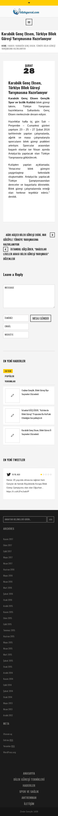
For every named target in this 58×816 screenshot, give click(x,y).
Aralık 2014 (8, 672)
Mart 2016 (7, 587)
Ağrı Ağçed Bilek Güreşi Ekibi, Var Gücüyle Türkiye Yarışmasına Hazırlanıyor (24, 239)
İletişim (29, 803)
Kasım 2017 (8, 539)
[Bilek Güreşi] (29, 11)
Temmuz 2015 (9, 630)
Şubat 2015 (8, 660)
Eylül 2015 (7, 624)
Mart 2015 (7, 654)
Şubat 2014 (8, 691)
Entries (8, 740)
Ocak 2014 (7, 697)
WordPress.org (9, 752)
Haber (11, 45)
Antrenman (29, 797)
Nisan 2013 (7, 709)
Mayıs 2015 (8, 642)
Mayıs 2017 (8, 557)
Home (3, 45)
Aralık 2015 (8, 606)
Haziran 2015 (8, 636)
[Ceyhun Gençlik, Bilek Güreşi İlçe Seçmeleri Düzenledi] (12, 395)
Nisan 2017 (7, 563)
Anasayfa (29, 773)
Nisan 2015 (7, 648)
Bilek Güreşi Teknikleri (29, 779)
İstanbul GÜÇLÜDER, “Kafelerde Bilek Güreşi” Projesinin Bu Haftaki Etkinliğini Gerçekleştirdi (36, 414)
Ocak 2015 (7, 666)
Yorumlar (9, 746)
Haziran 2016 (8, 569)
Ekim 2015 (7, 618)
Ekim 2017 (7, 545)
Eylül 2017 (7, 551)
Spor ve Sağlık (29, 791)
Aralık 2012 (8, 715)
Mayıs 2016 (8, 575)
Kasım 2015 (8, 612)
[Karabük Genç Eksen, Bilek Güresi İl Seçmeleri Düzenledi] (12, 435)
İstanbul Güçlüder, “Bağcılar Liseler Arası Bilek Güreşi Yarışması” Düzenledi (26, 254)
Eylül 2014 (7, 685)
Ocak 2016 (7, 599)
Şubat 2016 (8, 593)
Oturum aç (7, 734)
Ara (50, 519)
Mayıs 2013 (8, 703)
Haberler (29, 785)
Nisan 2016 (7, 581)
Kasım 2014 (8, 678)
